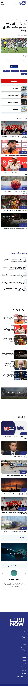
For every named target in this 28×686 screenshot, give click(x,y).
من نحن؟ (24, 670)
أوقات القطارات (13, 95)
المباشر (24, 657)
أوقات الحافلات (14, 88)
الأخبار (24, 634)
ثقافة (24, 640)
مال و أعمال (23, 637)
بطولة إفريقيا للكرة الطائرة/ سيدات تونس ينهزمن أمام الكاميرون (14, 137)
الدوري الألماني (15, 71)
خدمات (24, 653)
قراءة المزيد (14, 66)
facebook (25, 677)
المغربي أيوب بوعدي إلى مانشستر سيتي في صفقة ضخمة (8, 375)
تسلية (24, 660)
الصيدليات (16, 109)
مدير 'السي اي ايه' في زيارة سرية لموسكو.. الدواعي (16, 456)
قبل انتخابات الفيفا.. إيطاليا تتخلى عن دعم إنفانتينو (8, 365)
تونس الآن (24, 74)
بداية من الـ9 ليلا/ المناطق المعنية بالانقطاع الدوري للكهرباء (15, 493)
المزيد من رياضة (20, 309)
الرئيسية (24, 631)
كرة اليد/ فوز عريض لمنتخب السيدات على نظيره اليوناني (15, 192)
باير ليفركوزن (6, 71)
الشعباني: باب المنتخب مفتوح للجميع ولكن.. (16, 155)
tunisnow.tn (24, 71)
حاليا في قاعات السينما (14, 551)
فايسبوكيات (23, 666)
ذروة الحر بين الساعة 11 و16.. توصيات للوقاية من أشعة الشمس (14, 268)
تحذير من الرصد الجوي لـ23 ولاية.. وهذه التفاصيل (13, 276)
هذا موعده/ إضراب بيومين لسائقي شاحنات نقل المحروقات (15, 260)
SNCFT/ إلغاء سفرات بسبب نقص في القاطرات (15, 531)
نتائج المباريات (14, 392)
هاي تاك (24, 650)
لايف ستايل (23, 647)
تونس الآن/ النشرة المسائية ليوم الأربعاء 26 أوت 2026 (14, 437)
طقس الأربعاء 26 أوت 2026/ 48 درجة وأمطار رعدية (14, 289)
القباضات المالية (13, 102)
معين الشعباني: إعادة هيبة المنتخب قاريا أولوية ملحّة (15, 173)
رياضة (25, 20)
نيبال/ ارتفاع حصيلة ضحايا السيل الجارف (14, 282)
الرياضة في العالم (16, 20)
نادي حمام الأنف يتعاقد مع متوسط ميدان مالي (15, 228)
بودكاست (23, 663)
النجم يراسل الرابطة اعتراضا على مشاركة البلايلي (15, 211)
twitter (18, 677)
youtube (21, 677)
